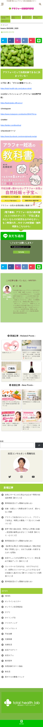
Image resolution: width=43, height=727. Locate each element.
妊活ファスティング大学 (37, 17)
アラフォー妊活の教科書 (5, 17)
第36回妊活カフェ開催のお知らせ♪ (19, 503)
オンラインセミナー (13, 601)
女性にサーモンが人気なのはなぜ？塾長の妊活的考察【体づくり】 (22, 496)
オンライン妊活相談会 (14, 607)
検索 (2, 441)
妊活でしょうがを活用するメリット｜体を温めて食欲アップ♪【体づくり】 (22, 559)
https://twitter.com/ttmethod (11, 125)
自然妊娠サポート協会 (14, 666)
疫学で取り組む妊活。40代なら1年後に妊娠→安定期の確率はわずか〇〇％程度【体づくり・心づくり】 (22, 532)
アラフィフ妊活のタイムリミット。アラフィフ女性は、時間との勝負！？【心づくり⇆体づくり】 (22, 520)
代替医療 (8, 639)
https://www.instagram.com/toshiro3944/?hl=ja (18, 114)
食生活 (7, 671)
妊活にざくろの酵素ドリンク (26, 17)
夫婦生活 (8, 645)
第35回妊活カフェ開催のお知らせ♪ (19, 541)
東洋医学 (8, 661)
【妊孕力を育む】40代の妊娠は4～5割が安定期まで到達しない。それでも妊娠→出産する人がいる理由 (23, 549)
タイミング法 (10, 618)
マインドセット (11, 628)
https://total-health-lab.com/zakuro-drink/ (16, 88)
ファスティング (11, 623)
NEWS (7, 596)
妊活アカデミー (5, 20)
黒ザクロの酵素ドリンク (14, 677)
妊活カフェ (9, 655)
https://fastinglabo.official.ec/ (11, 103)
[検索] (39, 445)
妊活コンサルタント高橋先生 (7, 297)
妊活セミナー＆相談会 (15, 17)
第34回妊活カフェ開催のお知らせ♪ (19, 581)
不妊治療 (8, 634)
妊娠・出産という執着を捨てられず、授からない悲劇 (22, 510)
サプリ (7, 612)
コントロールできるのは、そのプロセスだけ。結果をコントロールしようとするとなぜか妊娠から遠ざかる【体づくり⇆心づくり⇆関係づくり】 (23, 571)
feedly (22, 252)
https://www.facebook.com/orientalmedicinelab (19, 136)
